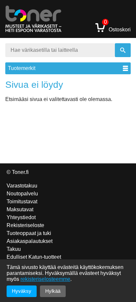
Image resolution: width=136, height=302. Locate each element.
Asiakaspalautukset (29, 241)
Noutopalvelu (22, 193)
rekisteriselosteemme (45, 279)
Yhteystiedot (21, 217)
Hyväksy (21, 291)
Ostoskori (117, 27)
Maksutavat (20, 209)
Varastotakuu (22, 185)
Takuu (14, 249)
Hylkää (52, 291)
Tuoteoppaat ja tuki (29, 233)
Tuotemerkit (21, 68)
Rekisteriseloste (25, 225)
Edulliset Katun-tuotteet (34, 257)
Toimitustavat (22, 201)
